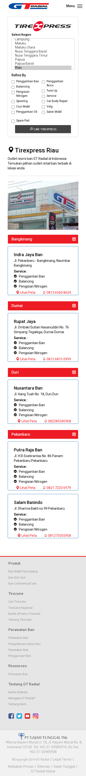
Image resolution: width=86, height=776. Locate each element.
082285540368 (59, 421)
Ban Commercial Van (22, 583)
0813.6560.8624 (58, 292)
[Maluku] (43, 43)
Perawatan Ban (18, 637)
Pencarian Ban (18, 674)
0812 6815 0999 (58, 359)
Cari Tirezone (17, 601)
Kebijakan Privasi (20, 766)
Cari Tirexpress (45, 129)
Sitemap (43, 766)
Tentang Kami (17, 704)
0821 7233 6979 (58, 488)
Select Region (21, 34)
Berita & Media (17, 692)
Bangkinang (21, 239)
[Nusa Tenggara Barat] (43, 51)
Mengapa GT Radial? (21, 698)
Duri (15, 372)
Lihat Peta (27, 292)
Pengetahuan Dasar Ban (24, 644)
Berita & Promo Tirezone (24, 613)
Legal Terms (62, 759)
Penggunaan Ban (19, 656)
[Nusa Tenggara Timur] (43, 56)
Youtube (27, 716)
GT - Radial (28, 6)
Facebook (11, 716)
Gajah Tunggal (64, 766)
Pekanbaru (20, 434)
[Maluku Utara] (43, 47)
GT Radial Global (43, 771)
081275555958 (59, 535)
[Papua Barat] (43, 64)
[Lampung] (43, 39)
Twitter (19, 716)
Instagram (35, 716)
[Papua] (43, 60)
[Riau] (43, 68)
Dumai (17, 305)
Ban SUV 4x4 (16, 577)
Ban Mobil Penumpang (23, 571)
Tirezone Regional (20, 608)
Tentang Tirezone (20, 619)
